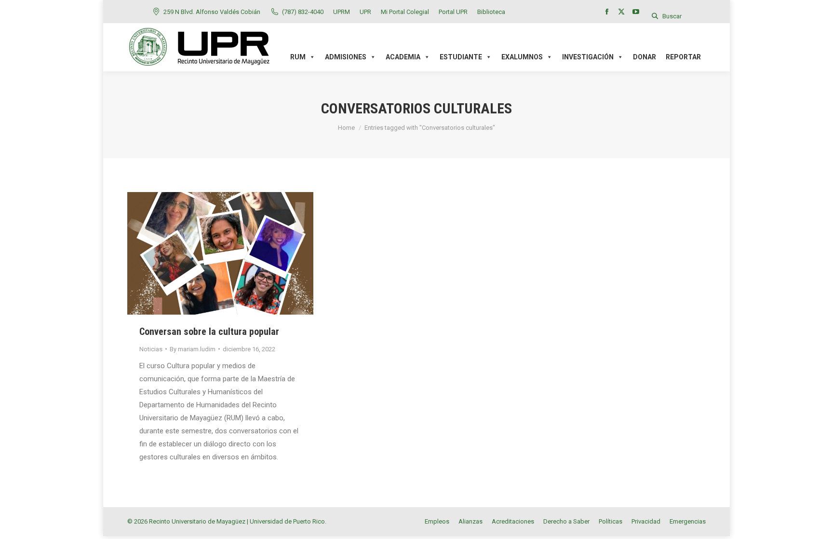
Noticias (150, 349)
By (192, 349)
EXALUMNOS (522, 57)
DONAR (644, 57)
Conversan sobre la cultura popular (209, 331)
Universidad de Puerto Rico (287, 521)
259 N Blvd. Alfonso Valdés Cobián (211, 11)
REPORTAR (683, 57)
